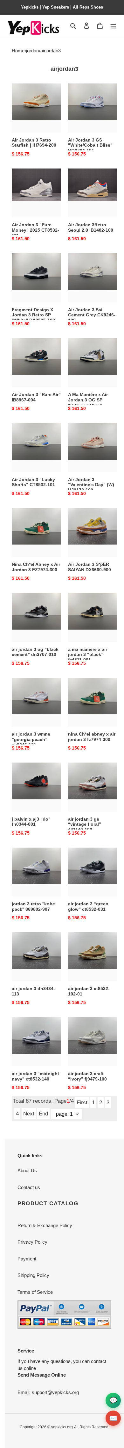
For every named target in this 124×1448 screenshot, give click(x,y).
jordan (32, 50)
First (82, 1102)
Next (28, 1113)
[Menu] (113, 25)
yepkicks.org (62, 1427)
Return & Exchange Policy (44, 1225)
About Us (27, 1170)
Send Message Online (41, 1375)
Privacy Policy (32, 1242)
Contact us (28, 1187)
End (43, 1113)
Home (18, 50)
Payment (26, 1258)
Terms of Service (35, 1292)
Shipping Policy (33, 1275)
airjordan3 (50, 50)
